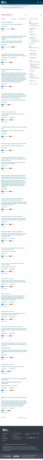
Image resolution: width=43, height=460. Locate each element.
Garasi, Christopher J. (12, 24)
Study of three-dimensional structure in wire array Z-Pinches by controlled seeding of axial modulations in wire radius (13, 344)
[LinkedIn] (34, 438)
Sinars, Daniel (23, 181)
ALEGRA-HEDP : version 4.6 (7, 278)
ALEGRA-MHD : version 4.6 (7, 311)
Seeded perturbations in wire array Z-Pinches (12, 231)
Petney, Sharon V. (4, 57)
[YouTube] (30, 438)
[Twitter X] (36, 438)
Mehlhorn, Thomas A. (5, 180)
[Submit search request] (40, 15)
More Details (4, 26)
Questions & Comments (30, 433)
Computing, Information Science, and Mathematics (18, 5)
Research (5, 5)
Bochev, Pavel (4, 78)
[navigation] (14, 19)
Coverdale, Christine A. (9, 204)
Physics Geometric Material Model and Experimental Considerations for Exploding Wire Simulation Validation (13, 37)
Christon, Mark (4, 405)
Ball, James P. (11, 42)
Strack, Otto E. (9, 76)
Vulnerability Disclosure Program (28, 456)
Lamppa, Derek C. (4, 115)
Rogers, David (13, 251)
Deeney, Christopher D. (12, 218)
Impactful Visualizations (7, 22)
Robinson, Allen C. (4, 73)
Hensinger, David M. (5, 298)
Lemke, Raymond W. (22, 79)
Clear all (36, 18)
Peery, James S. (20, 400)
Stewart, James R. (19, 78)
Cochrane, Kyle (19, 41)
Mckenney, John (20, 233)
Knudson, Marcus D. (16, 181)
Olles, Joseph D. (13, 41)
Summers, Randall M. (11, 78)
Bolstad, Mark (20, 24)
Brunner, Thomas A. (21, 183)
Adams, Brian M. (8, 74)
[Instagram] (28, 438)
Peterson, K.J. (3, 186)
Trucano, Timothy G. (22, 76)
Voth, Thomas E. (13, 299)
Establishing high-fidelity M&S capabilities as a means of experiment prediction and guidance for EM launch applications (13, 159)
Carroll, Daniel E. (14, 404)
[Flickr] (32, 438)
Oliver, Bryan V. (20, 185)
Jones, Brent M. (9, 181)
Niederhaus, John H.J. (17, 81)
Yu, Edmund (12, 180)
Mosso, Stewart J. (9, 81)
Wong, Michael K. (10, 75)
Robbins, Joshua (17, 75)
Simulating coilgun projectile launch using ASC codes (13, 143)
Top (40, 458)
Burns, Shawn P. (8, 404)
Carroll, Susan (21, 404)
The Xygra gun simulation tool (8, 111)
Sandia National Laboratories (8, 446)
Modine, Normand (18, 42)
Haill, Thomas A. (14, 79)
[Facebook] (26, 438)
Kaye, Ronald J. (4, 131)
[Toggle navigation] (2, 6)
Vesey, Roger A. (18, 180)
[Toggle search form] (38, 2)
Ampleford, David (19, 202)
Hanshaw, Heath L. (5, 185)
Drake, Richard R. (19, 73)
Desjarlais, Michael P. (12, 80)
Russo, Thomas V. (21, 113)
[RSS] (38, 438)
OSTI (2, 30)
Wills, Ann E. (14, 76)
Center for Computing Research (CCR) (13, 7)
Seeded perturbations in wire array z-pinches (12, 216)
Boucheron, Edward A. (5, 400)
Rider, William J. (8, 79)
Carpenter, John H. (5, 42)
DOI (2, 121)
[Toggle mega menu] (41, 2)
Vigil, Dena (14, 74)
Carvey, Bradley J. (4, 24)
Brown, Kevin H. (20, 403)
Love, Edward (19, 80)
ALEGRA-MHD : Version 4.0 (7, 364)
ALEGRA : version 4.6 (6, 293)
